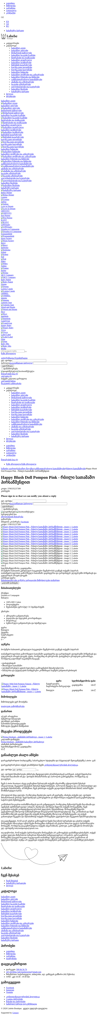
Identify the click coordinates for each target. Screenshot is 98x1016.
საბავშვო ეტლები (19, 50)
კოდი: (4, 489)
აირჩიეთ (8, 578)
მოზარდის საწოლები (21, 53)
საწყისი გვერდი (8, 469)
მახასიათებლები (9, 580)
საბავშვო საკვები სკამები (23, 55)
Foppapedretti (6, 234)
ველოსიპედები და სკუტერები (25, 87)
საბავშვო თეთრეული (21, 60)
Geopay (15, 1013)
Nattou (4, 266)
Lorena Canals (7, 289)
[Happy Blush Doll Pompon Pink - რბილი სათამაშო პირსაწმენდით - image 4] (39, 534)
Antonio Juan (6, 302)
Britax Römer (6, 193)
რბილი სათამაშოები (76, 469)
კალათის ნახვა (8, 381)
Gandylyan (5, 321)
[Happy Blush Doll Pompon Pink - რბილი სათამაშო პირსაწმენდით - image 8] (39, 544)
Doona (4, 284)
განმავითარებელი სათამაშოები (26, 79)
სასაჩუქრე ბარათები (16, 883)
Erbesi (3, 252)
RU (7, 26)
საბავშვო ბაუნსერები (21, 62)
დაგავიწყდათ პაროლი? (21, 363)
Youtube (9, 992)
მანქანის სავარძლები (21, 65)
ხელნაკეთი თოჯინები (21, 67)
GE (7, 24)
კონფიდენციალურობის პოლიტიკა (61, 765)
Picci (3, 312)
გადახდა (10, 3)
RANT (4, 220)
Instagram (10, 990)
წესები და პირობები (15, 1001)
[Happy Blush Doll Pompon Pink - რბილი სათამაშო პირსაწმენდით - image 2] (39, 529)
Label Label (6, 335)
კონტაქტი (10, 13)
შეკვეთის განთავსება (11, 383)
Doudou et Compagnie (10, 229)
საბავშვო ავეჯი (18, 48)
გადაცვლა (11, 10)
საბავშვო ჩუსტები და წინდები (25, 77)
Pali (2, 257)
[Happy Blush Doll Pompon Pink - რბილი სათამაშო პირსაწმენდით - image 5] (39, 536)
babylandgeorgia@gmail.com (29, 972)
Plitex (3, 261)
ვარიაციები (31, 580)
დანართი (55, 580)
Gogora (4, 197)
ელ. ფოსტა (6, 360)
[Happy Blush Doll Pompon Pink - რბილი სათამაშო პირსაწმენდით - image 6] (39, 539)
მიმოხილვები (44, 580)
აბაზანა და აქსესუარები (22, 82)
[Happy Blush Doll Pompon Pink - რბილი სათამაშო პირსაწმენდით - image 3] (39, 532)
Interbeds (4, 316)
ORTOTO (5, 211)
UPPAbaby (5, 225)
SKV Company (7, 275)
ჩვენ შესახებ (12, 881)
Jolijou (3, 202)
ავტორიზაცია (7, 358)
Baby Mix (5, 344)
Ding (3, 339)
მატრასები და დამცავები (23, 58)
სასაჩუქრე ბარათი (15, 31)
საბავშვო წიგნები (19, 89)
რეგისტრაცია (20, 358)
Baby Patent (6, 280)
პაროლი (5, 363)
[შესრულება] (37, 770)
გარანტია (10, 8)
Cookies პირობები (14, 999)
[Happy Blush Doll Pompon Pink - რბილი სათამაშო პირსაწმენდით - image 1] (39, 527)
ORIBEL (5, 293)
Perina (3, 270)
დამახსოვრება (11, 369)
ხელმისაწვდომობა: (10, 568)
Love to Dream (7, 206)
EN (7, 21)
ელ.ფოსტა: (11, 972)
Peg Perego (5, 215)
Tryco (3, 330)
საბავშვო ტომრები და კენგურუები (27, 75)
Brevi (3, 243)
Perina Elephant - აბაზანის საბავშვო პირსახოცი (22, 742)
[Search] (26, 351)
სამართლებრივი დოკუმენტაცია (21, 1004)
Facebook (10, 988)
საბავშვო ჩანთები (19, 72)
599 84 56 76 (21, 969)
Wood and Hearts (8, 307)
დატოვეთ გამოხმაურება (12, 706)
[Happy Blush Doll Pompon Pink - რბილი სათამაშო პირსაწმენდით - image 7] (39, 541)
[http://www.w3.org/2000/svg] (9, 39)
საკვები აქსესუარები (21, 84)
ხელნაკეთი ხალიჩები (21, 70)
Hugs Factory (6, 238)
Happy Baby (6, 325)
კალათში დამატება (10, 583)
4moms (4, 298)
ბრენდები (11, 96)
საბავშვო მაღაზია (25, 469)
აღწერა (22, 580)
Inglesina (4, 247)
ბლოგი (9, 94)
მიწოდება (11, 6)
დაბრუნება (11, 958)
